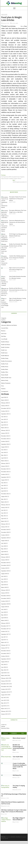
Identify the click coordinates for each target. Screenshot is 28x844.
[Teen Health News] (6, 756)
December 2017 (5, 626)
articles (13, 23)
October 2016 (4, 656)
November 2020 (5, 532)
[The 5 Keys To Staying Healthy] (6, 785)
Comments (14, 733)
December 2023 (5, 469)
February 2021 (4, 524)
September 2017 (5, 634)
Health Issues (4, 352)
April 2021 (3, 518)
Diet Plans (3, 336)
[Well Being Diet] (6, 775)
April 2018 (3, 617)
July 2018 (3, 609)
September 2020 (5, 537)
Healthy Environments (6, 361)
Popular (5, 733)
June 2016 (3, 667)
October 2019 (4, 568)
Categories (3, 318)
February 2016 (4, 678)
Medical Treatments (5, 383)
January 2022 (4, 507)
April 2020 (3, 551)
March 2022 (4, 502)
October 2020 (4, 535)
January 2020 (4, 559)
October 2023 (4, 474)
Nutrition (3, 388)
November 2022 (5, 493)
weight (16, 23)
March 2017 (4, 642)
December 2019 (5, 562)
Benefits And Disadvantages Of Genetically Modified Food (18, 747)
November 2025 (5, 408)
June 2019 (3, 579)
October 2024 (4, 441)
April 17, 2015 (16, 770)
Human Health (4, 374)
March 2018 (4, 620)
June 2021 (3, 513)
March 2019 (4, 587)
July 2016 (3, 664)
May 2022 (3, 499)
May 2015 (3, 703)
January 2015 (4, 714)
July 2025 (3, 416)
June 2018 (3, 612)
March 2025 (4, 427)
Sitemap (3, 726)
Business (3, 330)
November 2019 (5, 565)
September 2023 (5, 477)
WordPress (18, 836)
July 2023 (3, 482)
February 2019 (4, 590)
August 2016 (4, 661)
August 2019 (4, 573)
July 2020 (3, 543)
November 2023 (5, 471)
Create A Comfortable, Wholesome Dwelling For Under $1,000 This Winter (20, 766)
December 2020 (5, 529)
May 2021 (3, 515)
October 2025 (4, 411)
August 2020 (4, 540)
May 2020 (3, 548)
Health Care (4, 14)
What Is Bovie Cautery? (19, 738)
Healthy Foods (4, 363)
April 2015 (3, 705)
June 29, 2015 (16, 752)
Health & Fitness (5, 341)
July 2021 (3, 510)
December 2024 (5, 436)
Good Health (4, 339)
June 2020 (3, 546)
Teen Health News (18, 756)
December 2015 (5, 683)
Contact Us (3, 724)
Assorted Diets (4, 328)
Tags (22, 733)
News (2, 385)
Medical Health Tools (6, 377)
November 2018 (5, 598)
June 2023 (3, 485)
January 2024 (4, 466)
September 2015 (5, 692)
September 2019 (5, 570)
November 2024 (5, 438)
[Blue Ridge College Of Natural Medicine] (6, 818)
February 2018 (4, 623)
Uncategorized (4, 391)
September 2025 (5, 413)
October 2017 (4, 631)
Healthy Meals (4, 369)
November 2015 (5, 686)
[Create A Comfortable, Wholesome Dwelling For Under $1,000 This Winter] (6, 763)
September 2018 (5, 604)
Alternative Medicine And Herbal (9, 325)
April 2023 (3, 491)
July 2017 (3, 637)
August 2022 (4, 496)
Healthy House (4, 366)
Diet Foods (3, 333)
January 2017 (4, 648)
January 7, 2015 (16, 777)
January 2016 (4, 681)
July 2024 (3, 449)
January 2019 (4, 592)
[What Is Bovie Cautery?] (6, 738)
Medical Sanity (4, 380)
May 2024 (3, 455)
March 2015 (4, 708)
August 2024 (4, 447)
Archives (3, 319)
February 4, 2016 (5, 23)
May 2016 (3, 670)
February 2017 (4, 645)
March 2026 (4, 400)
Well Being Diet (17, 775)
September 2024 (5, 444)
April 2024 (3, 458)
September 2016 (5, 659)
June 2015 (3, 700)
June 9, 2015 (4, 814)
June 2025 (3, 419)
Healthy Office (4, 372)
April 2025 (3, 424)
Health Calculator (5, 347)
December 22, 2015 (17, 740)
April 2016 (3, 672)
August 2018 (4, 606)
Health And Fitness (5, 344)
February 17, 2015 (5, 798)
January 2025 (4, 433)
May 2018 (3, 615)
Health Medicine (5, 355)
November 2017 (5, 628)
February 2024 (4, 463)
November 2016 (5, 653)
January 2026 (4, 405)
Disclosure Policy (5, 728)
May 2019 (3, 581)
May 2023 (3, 488)
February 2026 (4, 402)
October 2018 (4, 601)
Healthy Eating (4, 358)
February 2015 (4, 711)
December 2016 (5, 650)
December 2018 (5, 595)
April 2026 (3, 397)
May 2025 (3, 422)
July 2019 (3, 576)
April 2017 (3, 639)
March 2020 (4, 554)
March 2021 (4, 521)
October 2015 (4, 689)
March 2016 (4, 675)
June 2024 (3, 452)
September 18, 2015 (17, 789)
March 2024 (4, 460)
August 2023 (4, 480)
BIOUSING (13, 836)
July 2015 (3, 697)
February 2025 (4, 430)
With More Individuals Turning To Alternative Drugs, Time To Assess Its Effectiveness (13, 811)
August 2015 (4, 694)
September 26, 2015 (6, 806)
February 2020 (4, 557)
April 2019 (3, 584)
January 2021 (4, 526)
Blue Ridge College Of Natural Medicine (19, 818)
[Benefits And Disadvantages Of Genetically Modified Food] (6, 744)
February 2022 (4, 504)
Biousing (3, 836)
